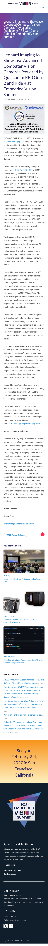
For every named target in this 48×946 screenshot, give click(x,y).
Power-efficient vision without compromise (22, 715)
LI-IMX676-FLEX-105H (22, 170)
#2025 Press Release (15, 535)
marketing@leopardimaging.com (25, 423)
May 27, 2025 (9, 616)
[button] (10, 865)
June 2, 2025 (9, 576)
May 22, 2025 (9, 657)
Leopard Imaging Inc (14, 141)
